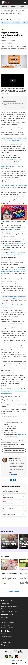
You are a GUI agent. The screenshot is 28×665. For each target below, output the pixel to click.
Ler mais (4, 583)
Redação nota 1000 (5, 620)
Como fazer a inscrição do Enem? (9, 606)
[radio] (7, 43)
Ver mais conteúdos (14, 591)
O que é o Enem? (5, 603)
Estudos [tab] (13, 6)
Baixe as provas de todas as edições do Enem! (14, 297)
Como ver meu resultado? (7, 608)
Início (2, 10)
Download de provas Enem (7, 622)
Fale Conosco (4, 639)
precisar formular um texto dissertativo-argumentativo (12, 164)
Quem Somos (4, 633)
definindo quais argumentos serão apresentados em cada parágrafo (13, 271)
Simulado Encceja (5, 625)
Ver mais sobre (13, 474)
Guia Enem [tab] (4, 6)
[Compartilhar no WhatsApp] (14, 480)
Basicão (13, 11)
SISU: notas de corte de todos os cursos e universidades (14, 139)
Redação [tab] (21, 6)
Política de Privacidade (6, 636)
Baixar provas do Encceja (7, 627)
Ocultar (11, 98)
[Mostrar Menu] (25, 2)
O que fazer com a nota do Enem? (9, 611)
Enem (23, 11)
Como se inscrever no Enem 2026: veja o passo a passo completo (9, 573)
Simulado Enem (4, 617)
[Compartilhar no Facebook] (11, 480)
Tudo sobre (18, 11)
